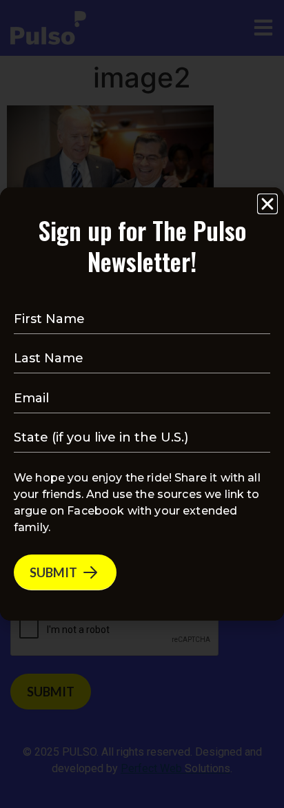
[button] (267, 204)
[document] (142, 404)
